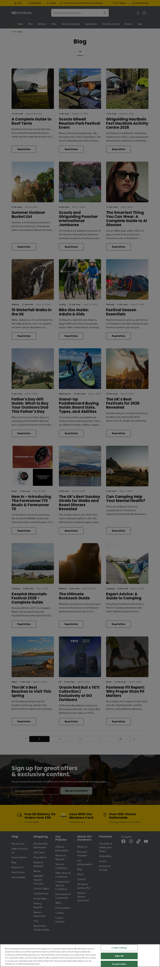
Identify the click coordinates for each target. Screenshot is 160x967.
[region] (80, 955)
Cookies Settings (119, 948)
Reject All (119, 956)
